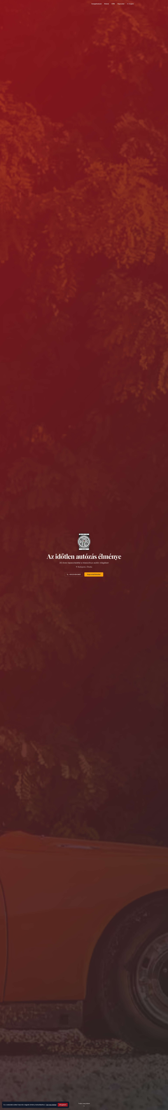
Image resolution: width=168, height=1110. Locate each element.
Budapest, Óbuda (85, 567)
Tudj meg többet (51, 1105)
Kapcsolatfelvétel (93, 574)
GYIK (113, 4)
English (131, 4)
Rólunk (106, 4)
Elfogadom (62, 1105)
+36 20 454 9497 (75, 574)
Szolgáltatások (97, 4)
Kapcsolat (121, 4)
